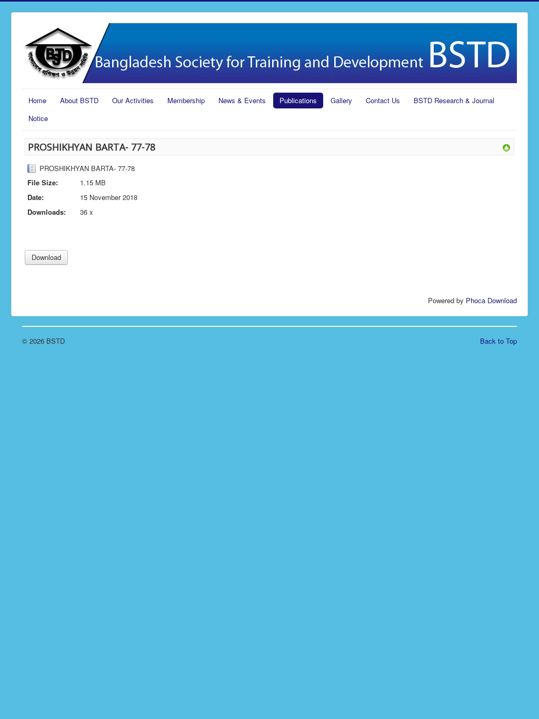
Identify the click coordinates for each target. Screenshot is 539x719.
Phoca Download (491, 300)
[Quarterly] (506, 147)
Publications (298, 100)
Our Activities (133, 100)
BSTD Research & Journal (454, 100)
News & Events (242, 100)
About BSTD (79, 100)
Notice (38, 118)
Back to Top (498, 341)
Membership (186, 100)
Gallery (341, 100)
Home (37, 100)
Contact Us (383, 100)
